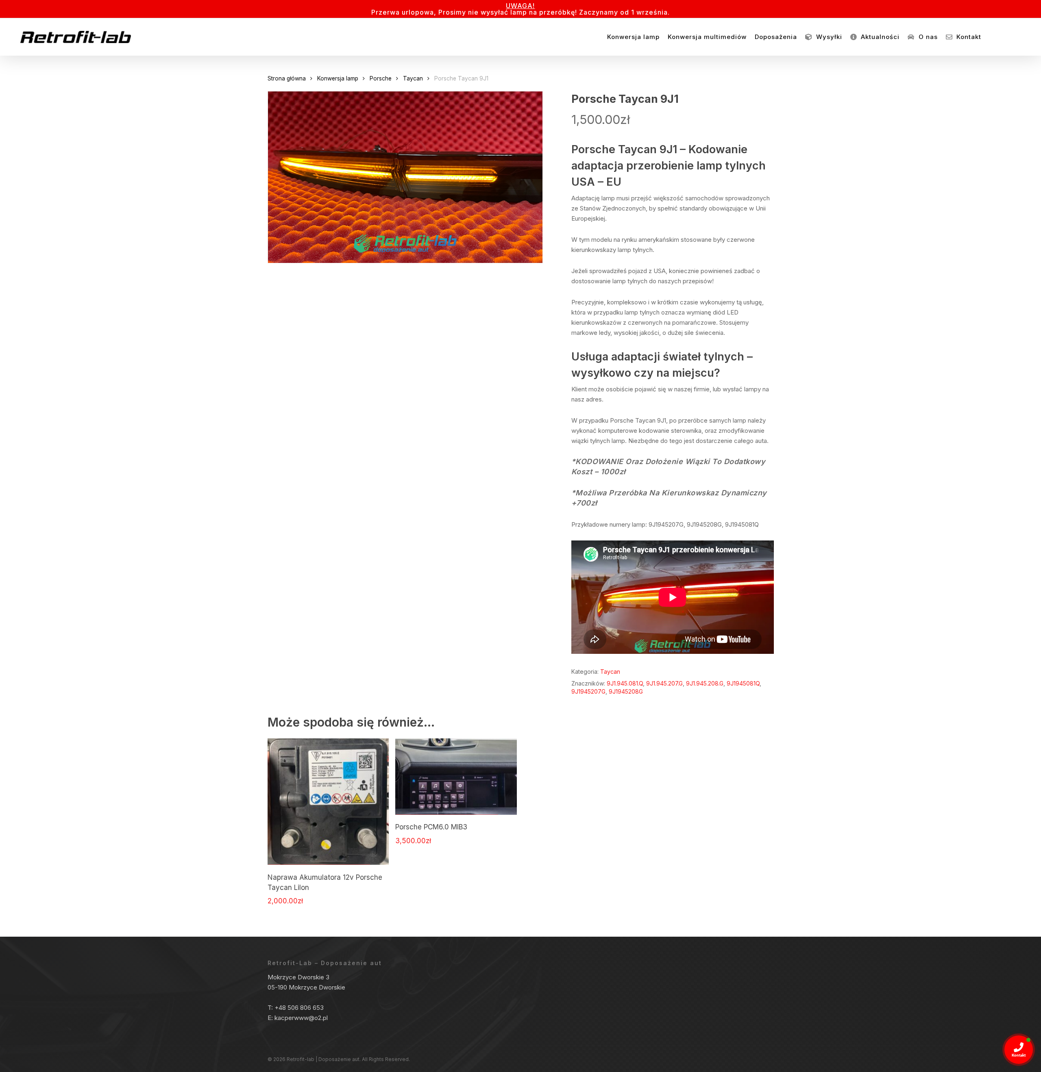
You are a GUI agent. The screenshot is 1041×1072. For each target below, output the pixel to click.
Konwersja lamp (337, 78)
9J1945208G (626, 691)
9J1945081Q (743, 683)
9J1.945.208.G (704, 683)
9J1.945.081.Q (625, 683)
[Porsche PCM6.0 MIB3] (456, 776)
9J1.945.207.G (664, 683)
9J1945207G (588, 691)
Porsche (381, 78)
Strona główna (287, 78)
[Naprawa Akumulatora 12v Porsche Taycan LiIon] (328, 801)
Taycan (413, 78)
